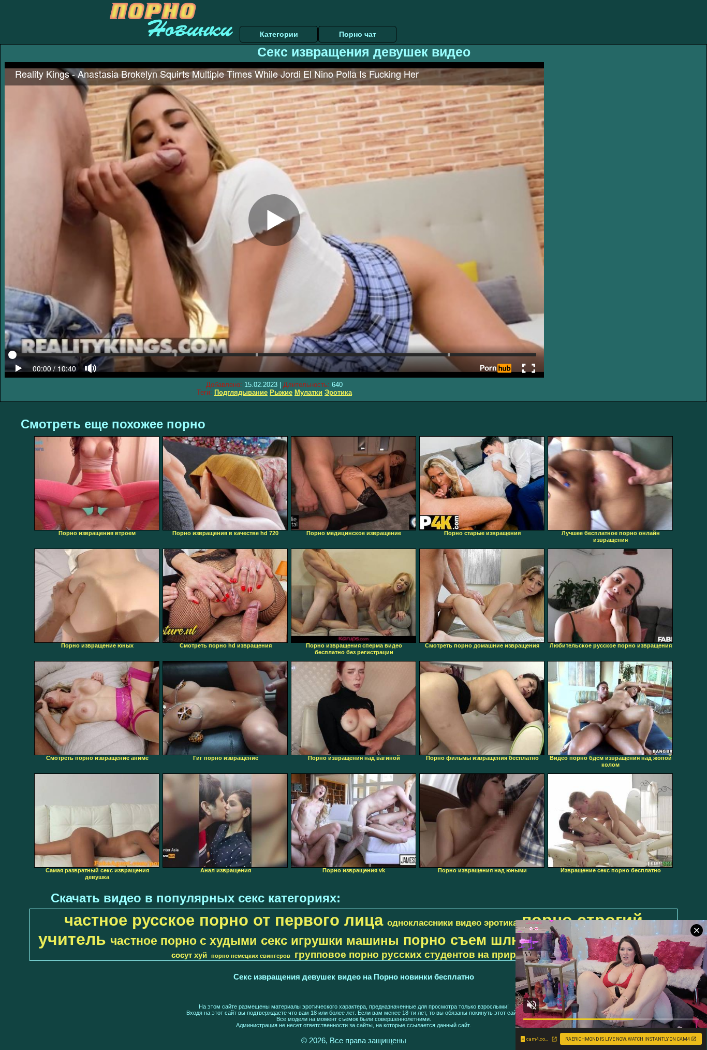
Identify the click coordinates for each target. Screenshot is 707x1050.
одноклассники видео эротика (452, 922)
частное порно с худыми (183, 940)
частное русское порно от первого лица (223, 920)
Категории (279, 34)
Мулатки (308, 392)
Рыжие (281, 392)
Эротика (338, 392)
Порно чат (357, 34)
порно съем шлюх (467, 940)
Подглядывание (241, 392)
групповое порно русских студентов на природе (414, 954)
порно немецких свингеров (250, 956)
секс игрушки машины (330, 940)
